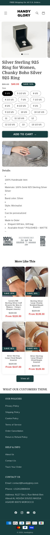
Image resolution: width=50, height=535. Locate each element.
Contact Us (10, 461)
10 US (24, 112)
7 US (23, 100)
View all (25, 378)
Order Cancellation (14, 431)
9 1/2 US (9, 112)
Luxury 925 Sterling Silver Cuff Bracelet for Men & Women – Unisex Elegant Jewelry (13, 305)
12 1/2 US (10, 125)
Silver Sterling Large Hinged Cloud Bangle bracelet (36, 359)
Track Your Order (13, 467)
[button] (6, 13)
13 (23, 125)
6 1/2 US (9, 100)
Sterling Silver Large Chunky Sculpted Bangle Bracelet (36, 304)
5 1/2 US (21, 93)
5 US (7, 93)
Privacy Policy (12, 406)
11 (6, 118)
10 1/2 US (39, 112)
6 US (35, 93)
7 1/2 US (37, 100)
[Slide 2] (24, 54)
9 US (35, 106)
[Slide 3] (26, 54)
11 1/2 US (19, 118)
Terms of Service (13, 425)
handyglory (28, 532)
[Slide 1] (22, 54)
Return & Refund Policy (16, 437)
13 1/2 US (37, 125)
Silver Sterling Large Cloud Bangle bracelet (13, 358)
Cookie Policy (11, 418)
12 (32, 118)
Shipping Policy (12, 412)
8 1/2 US (21, 106)
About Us (9, 454)
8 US (7, 106)
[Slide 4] (28, 54)
